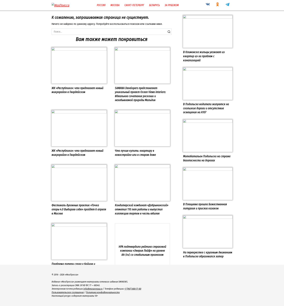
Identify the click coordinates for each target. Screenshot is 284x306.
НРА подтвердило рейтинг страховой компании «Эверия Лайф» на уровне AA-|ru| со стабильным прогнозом (142, 250)
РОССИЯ (101, 5)
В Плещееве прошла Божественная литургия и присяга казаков (205, 206)
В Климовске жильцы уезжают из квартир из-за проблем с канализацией (204, 56)
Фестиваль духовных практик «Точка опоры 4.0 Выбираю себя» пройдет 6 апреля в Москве (79, 209)
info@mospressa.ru (92, 288)
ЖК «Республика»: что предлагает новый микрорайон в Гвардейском (77, 90)
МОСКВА (114, 5)
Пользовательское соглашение (68, 292)
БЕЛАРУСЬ (154, 5)
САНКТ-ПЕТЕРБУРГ (134, 5)
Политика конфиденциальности (103, 292)
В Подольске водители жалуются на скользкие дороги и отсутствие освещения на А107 (206, 108)
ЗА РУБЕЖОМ (172, 5)
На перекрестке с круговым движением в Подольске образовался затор (207, 254)
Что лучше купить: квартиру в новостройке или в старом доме (135, 153)
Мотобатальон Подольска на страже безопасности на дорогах (206, 158)
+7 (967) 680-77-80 (132, 288)
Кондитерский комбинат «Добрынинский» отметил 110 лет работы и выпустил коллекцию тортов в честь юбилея (141, 209)
